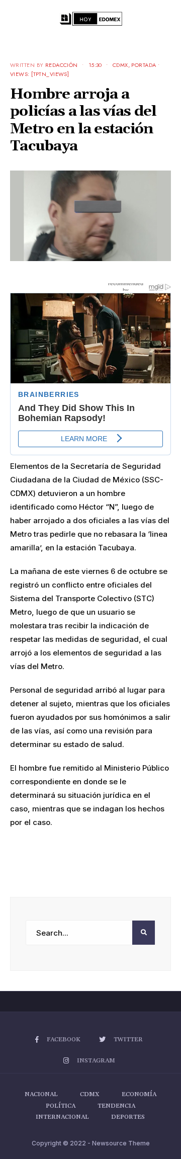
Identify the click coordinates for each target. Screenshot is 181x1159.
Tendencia (116, 1106)
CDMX (120, 65)
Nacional (41, 1094)
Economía (139, 1094)
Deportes (128, 1117)
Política (60, 1106)
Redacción (61, 65)
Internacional (62, 1117)
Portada (143, 65)
